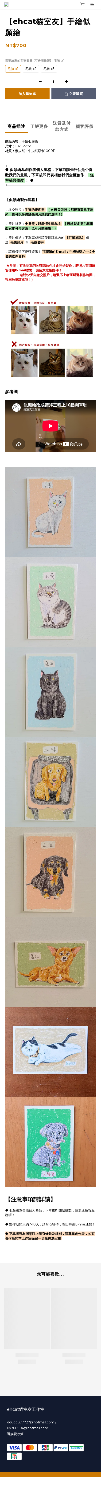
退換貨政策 (15, 1434)
